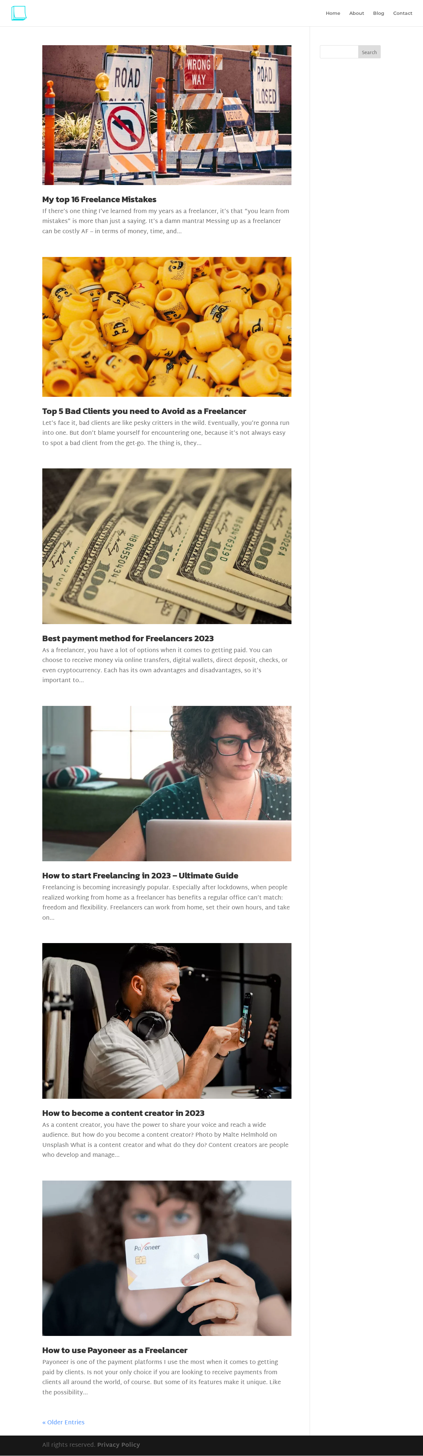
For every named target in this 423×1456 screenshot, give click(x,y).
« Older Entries (63, 1422)
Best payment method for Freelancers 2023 (128, 638)
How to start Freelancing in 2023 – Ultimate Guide (140, 875)
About (356, 13)
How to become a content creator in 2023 (123, 1112)
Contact (402, 13)
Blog (378, 13)
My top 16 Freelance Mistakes (99, 199)
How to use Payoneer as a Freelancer (115, 1350)
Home (333, 13)
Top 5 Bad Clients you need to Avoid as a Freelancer (144, 410)
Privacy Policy (118, 1445)
